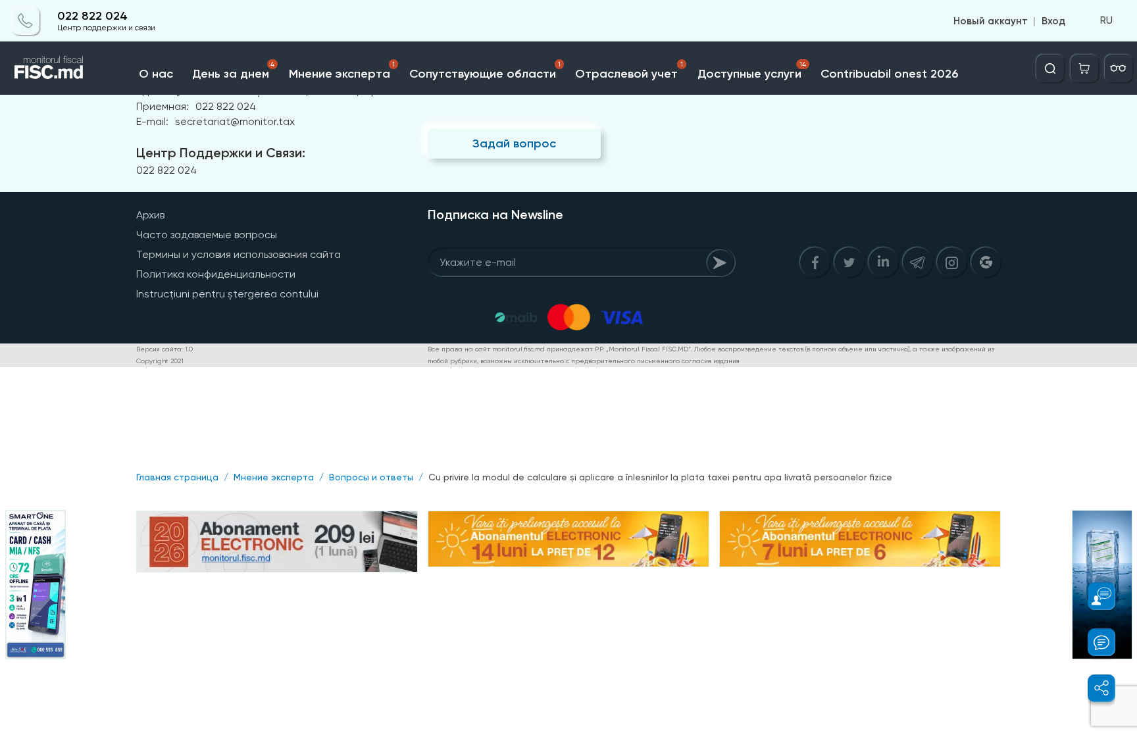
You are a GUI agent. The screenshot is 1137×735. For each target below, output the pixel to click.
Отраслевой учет (628, 71)
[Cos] (1084, 68)
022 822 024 (92, 16)
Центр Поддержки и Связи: (220, 153)
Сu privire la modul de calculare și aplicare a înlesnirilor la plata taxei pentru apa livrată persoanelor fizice (660, 477)
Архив (150, 215)
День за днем (233, 71)
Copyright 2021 (160, 361)
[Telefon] (25, 21)
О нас (156, 73)
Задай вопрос (514, 143)
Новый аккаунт (990, 21)
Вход (1053, 21)
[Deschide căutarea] (1050, 68)
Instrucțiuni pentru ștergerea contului (227, 294)
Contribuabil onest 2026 (889, 73)
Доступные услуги (751, 71)
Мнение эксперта (342, 71)
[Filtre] (1118, 68)
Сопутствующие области (485, 71)
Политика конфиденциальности (215, 274)
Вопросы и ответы (371, 477)
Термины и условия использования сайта (238, 254)
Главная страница (177, 477)
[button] (1094, 596)
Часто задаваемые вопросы (206, 234)
